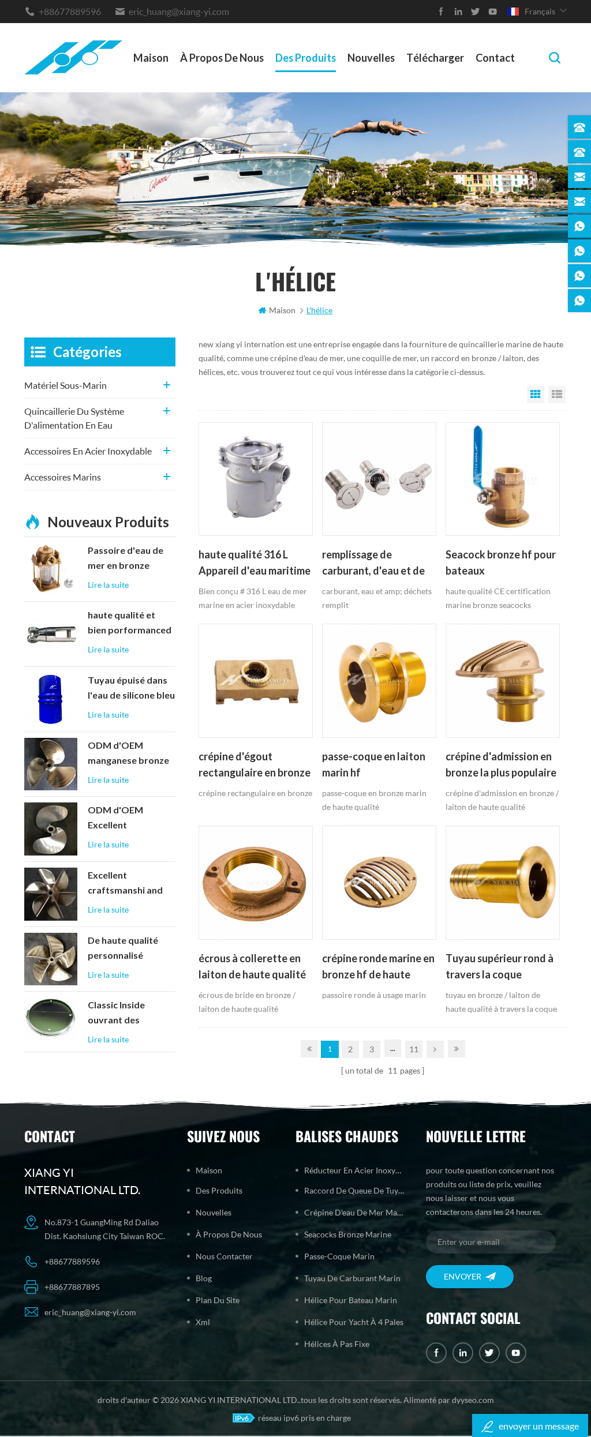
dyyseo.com (473, 1400)
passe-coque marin (339, 1256)
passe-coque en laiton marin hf (373, 764)
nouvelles (371, 57)
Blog (204, 1278)
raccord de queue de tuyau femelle (354, 1190)
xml (203, 1322)
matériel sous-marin (65, 385)
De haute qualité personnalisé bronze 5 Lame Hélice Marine (123, 949)
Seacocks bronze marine (347, 1234)
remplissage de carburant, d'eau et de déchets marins (373, 564)
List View (557, 394)
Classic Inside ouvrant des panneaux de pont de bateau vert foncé (126, 1013)
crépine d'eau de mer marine (354, 1212)
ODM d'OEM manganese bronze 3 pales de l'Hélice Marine (128, 754)
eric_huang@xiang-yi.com (179, 11)
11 (413, 1049)
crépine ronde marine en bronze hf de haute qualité (378, 967)
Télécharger (435, 57)
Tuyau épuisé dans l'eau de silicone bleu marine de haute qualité (131, 689)
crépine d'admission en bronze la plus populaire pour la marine (501, 766)
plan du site (218, 1300)
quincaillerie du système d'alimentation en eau (74, 418)
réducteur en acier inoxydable (354, 1170)
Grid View (535, 394)
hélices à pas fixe (336, 1344)
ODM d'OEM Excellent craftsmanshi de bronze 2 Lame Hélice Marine (123, 818)
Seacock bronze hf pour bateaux (501, 562)
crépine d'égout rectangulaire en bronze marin (255, 766)
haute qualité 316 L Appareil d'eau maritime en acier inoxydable (255, 564)
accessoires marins (62, 476)
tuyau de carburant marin (352, 1278)
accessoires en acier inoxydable (88, 450)
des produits (305, 57)
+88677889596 (70, 11)
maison (151, 57)
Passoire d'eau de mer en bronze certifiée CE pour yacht (125, 559)
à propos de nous (222, 57)
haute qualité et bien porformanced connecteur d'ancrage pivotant (129, 623)
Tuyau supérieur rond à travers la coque (499, 966)
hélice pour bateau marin (350, 1300)
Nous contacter (224, 1256)
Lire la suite (108, 585)
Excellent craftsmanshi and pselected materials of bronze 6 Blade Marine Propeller (130, 884)
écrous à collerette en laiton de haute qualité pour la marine (252, 967)
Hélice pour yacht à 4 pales (353, 1322)
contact (495, 57)
